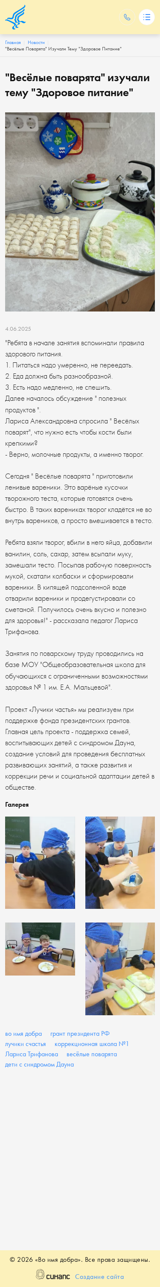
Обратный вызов (127, 17)
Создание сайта (99, 1276)
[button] (40, 863)
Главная (13, 42)
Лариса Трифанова (31, 1053)
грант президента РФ (80, 1033)
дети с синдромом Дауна (39, 1064)
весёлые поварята (92, 1053)
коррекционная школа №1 (92, 1043)
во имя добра (23, 1033)
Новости (36, 42)
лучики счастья (25, 1043)
